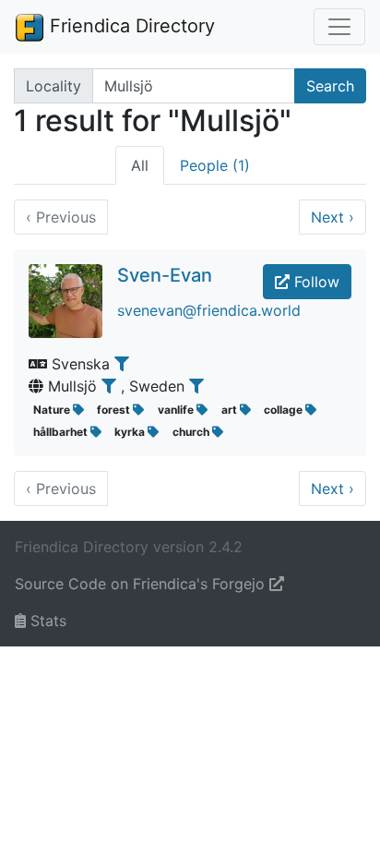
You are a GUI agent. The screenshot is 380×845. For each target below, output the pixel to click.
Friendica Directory (129, 26)
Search (330, 86)
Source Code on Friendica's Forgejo (142, 583)
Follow (314, 281)
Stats (46, 620)
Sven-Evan (164, 275)
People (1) (215, 165)
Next (332, 217)
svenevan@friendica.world (209, 310)
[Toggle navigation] (339, 26)
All (139, 165)
